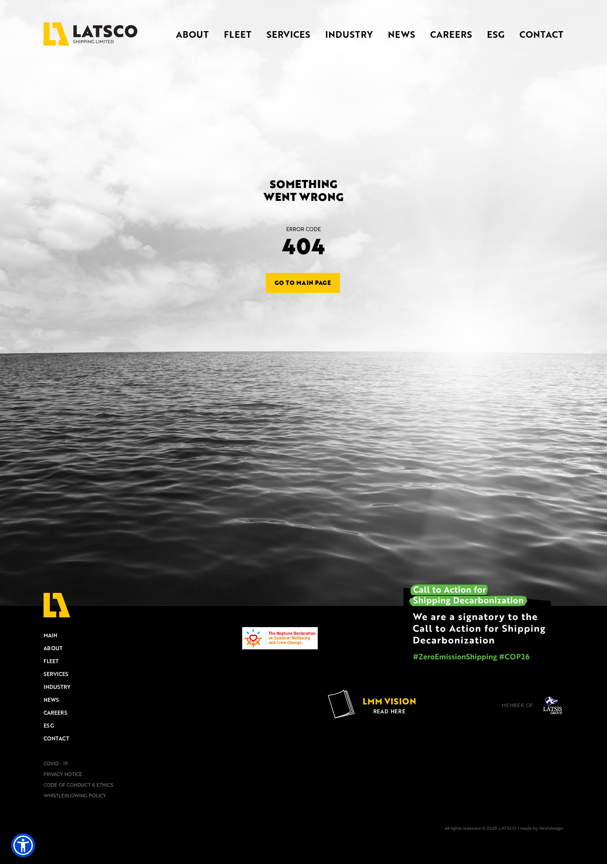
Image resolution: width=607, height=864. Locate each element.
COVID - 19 (56, 763)
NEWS (401, 34)
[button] (23, 845)
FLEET (238, 34)
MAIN (50, 635)
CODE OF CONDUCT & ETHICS (78, 784)
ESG (495, 34)
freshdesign (551, 828)
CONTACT (541, 34)
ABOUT (192, 34)
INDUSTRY (349, 34)
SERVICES (288, 34)
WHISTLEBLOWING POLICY (75, 795)
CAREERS (451, 34)
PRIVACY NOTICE (63, 774)
